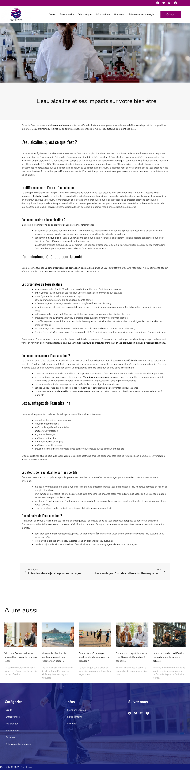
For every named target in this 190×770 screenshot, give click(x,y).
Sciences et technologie (141, 14)
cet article (94, 271)
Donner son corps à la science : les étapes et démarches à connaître (131, 657)
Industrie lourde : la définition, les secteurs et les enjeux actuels (169, 657)
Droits (52, 14)
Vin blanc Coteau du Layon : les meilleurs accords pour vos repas (20, 657)
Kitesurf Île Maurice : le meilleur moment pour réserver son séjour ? (54, 657)
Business (119, 14)
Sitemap (71, 723)
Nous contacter (75, 716)
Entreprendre (67, 14)
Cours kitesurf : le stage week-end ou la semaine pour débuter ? (94, 657)
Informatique (103, 14)
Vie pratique (85, 14)
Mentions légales (76, 710)
